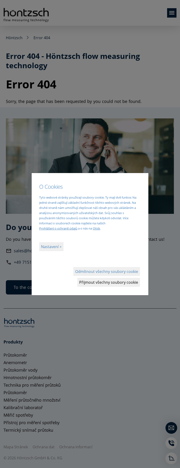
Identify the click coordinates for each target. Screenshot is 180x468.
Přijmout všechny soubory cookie (108, 282)
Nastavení (50, 246)
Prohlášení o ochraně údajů (58, 228)
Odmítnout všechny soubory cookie (106, 271)
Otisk (96, 228)
